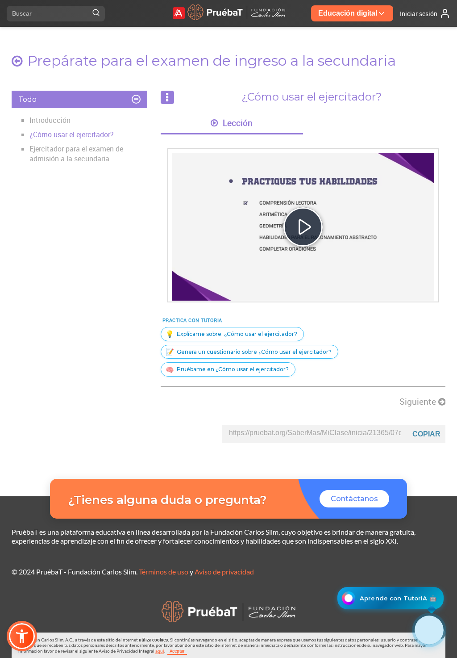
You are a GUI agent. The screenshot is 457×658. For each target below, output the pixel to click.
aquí (159, 651)
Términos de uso (163, 571)
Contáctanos (354, 499)
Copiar (426, 434)
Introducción (50, 120)
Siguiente (418, 401)
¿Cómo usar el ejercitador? (71, 134)
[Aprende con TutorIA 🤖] (429, 630)
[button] (22, 636)
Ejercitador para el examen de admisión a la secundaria (76, 153)
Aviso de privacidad (224, 571)
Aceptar (177, 651)
